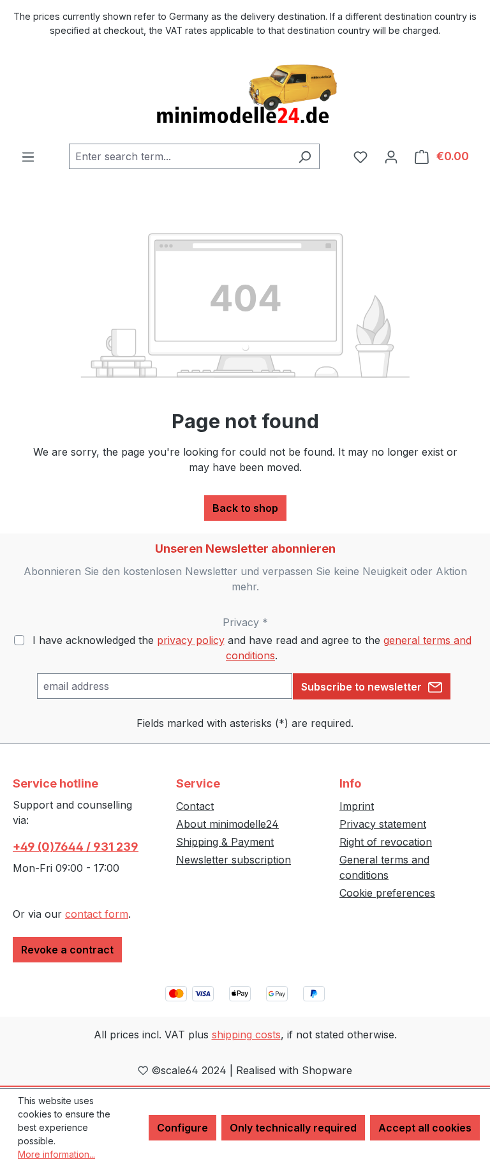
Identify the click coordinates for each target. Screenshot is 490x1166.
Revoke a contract (67, 949)
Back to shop (245, 508)
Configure (182, 1127)
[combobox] (179, 156)
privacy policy (191, 640)
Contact (195, 806)
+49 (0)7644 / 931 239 (75, 846)
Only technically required (293, 1127)
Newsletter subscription (233, 859)
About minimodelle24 (227, 824)
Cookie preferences (387, 892)
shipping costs (246, 1034)
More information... (56, 1154)
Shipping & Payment (225, 841)
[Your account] (391, 156)
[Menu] (28, 156)
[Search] (305, 156)
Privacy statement (382, 824)
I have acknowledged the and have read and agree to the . (252, 648)
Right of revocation (385, 841)
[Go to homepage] (245, 95)
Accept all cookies (424, 1127)
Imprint (356, 806)
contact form (96, 914)
